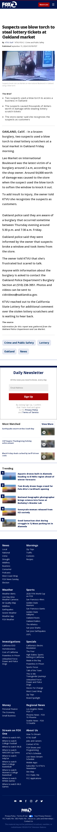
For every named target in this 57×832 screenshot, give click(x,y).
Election (5, 582)
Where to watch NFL (11, 737)
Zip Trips (30, 549)
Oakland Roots (33, 617)
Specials (31, 641)
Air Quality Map (9, 602)
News (23, 351)
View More (47, 424)
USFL (28, 634)
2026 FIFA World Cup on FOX (35, 594)
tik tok (36, 801)
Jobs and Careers (34, 741)
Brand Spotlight (33, 698)
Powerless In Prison (11, 655)
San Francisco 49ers (35, 599)
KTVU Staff (9, 42)
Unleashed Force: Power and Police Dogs (10, 661)
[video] (48, 431)
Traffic (29, 552)
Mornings (32, 545)
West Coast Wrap (10, 576)
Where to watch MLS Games (11, 785)
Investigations (11, 641)
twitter (41, 801)
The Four (30, 651)
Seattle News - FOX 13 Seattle (35, 721)
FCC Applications (33, 778)
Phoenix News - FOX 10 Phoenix (35, 716)
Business (6, 566)
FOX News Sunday (10, 579)
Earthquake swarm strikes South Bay (18, 428)
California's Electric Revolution (34, 646)
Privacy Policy (31, 410)
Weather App (8, 616)
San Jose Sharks (33, 627)
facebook (26, 801)
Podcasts (6, 572)
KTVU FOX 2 (19, 42)
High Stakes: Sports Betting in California (35, 655)
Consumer (6, 569)
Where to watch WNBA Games (9, 779)
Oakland (9, 351)
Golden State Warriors (32, 604)
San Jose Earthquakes (36, 631)
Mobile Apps (31, 762)
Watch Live (44, 5)
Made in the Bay (33, 660)
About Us (32, 730)
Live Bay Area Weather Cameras (10, 598)
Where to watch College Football (9, 742)
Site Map (30, 771)
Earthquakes (7, 609)
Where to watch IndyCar (9, 757)
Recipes (29, 559)
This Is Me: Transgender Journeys (36, 675)
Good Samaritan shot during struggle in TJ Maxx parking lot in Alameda (35, 523)
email (15, 801)
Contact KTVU (32, 744)
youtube (20, 801)
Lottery (44, 342)
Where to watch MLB (11, 746)
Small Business (9, 715)
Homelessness (8, 648)
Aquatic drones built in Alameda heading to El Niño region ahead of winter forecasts (36, 476)
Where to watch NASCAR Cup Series (11, 751)
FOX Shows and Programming (33, 748)
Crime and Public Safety (35, 42)
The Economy (8, 712)
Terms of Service (30, 412)
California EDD (8, 645)
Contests (30, 556)
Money (6, 705)
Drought (6, 559)
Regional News (35, 705)
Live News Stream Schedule (34, 757)
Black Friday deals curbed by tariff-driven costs (20, 454)
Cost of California (10, 652)
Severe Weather (9, 612)
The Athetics (31, 624)
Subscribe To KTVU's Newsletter (35, 767)
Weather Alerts (8, 593)
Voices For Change (34, 688)
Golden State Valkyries (32, 613)
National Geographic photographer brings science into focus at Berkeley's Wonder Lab (36, 500)
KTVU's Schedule (33, 753)
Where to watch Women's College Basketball (10, 772)
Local (4, 549)
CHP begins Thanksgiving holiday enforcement (17, 442)
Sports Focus (32, 667)
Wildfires (6, 562)
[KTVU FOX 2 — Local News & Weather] (10, 4)
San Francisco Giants (35, 608)
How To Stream (33, 734)
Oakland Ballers (33, 621)
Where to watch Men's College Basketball (9, 764)
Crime (4, 556)
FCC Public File (32, 775)
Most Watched (11, 424)
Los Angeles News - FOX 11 (35, 710)
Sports (30, 589)
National (6, 552)
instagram (31, 801)
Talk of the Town (34, 670)
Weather (7, 589)
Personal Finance (10, 709)
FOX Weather (8, 619)
